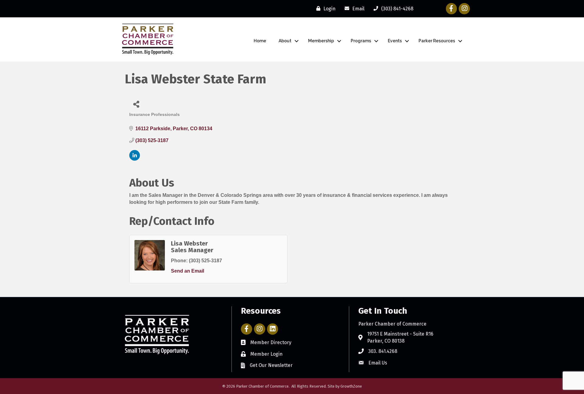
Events (395, 40)
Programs (361, 40)
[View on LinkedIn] (134, 159)
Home (260, 40)
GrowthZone (351, 386)
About (285, 40)
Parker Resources (437, 40)
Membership (321, 40)
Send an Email (187, 271)
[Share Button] (136, 104)
